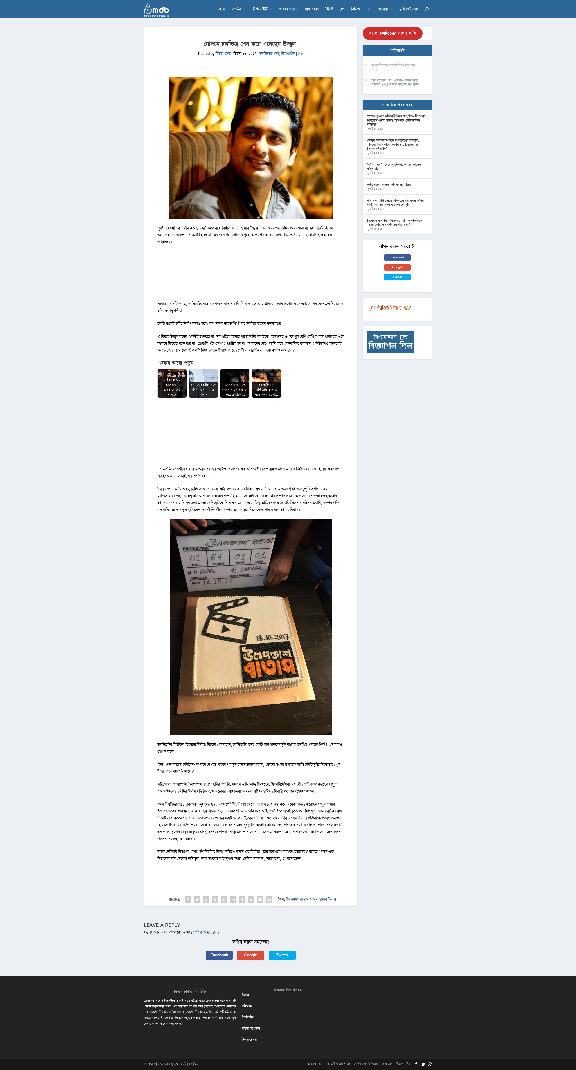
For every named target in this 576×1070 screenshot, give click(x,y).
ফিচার (245, 995)
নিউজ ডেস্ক (223, 53)
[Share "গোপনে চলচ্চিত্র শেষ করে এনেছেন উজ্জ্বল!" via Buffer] (242, 899)
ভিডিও (355, 9)
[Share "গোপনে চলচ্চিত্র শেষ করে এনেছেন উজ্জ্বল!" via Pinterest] (224, 899)
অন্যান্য (383, 9)
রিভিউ (329, 9)
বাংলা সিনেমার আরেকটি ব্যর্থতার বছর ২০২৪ (393, 67)
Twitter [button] (282, 955)
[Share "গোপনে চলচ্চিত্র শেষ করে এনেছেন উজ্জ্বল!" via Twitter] (197, 899)
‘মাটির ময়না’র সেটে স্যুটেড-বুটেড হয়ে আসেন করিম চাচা (394, 166)
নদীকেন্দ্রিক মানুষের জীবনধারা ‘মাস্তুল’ (389, 184)
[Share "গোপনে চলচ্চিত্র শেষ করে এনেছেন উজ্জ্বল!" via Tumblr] (215, 899)
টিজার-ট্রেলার (249, 1039)
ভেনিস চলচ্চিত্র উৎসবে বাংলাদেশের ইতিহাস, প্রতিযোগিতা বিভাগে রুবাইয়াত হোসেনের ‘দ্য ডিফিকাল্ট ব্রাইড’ (393, 144)
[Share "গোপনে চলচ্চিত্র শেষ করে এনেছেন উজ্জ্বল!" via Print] (269, 899)
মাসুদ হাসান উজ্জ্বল (323, 899)
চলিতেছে (247, 1006)
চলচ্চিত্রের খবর (269, 53)
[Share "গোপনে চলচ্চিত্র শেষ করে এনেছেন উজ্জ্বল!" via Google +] (206, 899)
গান (369, 9)
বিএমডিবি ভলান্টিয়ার (338, 1064)
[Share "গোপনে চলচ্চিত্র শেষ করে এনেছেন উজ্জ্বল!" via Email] (260, 899)
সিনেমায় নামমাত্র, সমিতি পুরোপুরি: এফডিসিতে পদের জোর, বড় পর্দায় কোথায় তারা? (394, 222)
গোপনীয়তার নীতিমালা (366, 1064)
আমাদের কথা (315, 1064)
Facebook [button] (219, 955)
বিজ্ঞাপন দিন (403, 1064)
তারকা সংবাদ (288, 9)
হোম (221, 9)
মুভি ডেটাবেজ (408, 9)
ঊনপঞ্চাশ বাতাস (297, 899)
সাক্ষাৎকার (312, 9)
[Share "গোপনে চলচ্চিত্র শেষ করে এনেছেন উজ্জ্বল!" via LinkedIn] (233, 899)
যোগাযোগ (387, 1064)
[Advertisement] (251, 434)
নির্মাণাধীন (288, 53)
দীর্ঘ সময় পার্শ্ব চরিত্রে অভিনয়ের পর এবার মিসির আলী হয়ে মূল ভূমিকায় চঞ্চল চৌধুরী (395, 202)
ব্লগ (342, 9)
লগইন (197, 932)
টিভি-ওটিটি (260, 9)
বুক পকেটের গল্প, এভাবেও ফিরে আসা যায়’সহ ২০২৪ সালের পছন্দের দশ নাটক (395, 82)
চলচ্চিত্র (236, 9)
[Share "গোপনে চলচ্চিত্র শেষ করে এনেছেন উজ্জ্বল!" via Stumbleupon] (251, 899)
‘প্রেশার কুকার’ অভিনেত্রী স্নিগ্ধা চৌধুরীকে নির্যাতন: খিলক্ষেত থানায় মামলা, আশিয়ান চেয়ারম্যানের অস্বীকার (396, 120)
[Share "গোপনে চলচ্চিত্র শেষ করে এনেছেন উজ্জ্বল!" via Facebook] (188, 899)
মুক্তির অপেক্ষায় (251, 1028)
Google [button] (250, 955)
